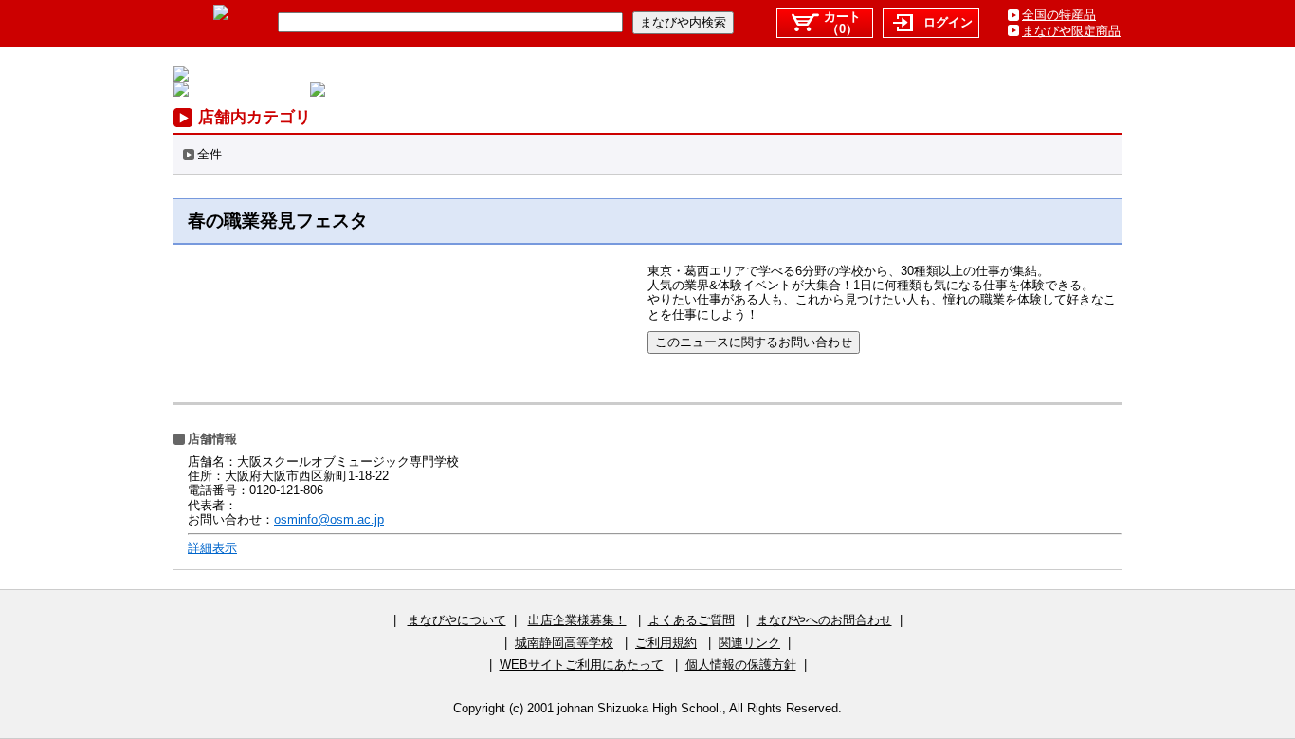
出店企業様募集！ (577, 620)
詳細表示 (212, 548)
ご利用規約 (666, 643)
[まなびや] (220, 16)
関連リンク (749, 643)
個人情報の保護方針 (740, 664)
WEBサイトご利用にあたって (582, 664)
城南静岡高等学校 (564, 643)
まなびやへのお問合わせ (824, 620)
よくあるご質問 (691, 620)
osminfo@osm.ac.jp (329, 519)
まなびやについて (457, 620)
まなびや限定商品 (1071, 31)
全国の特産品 (1059, 15)
